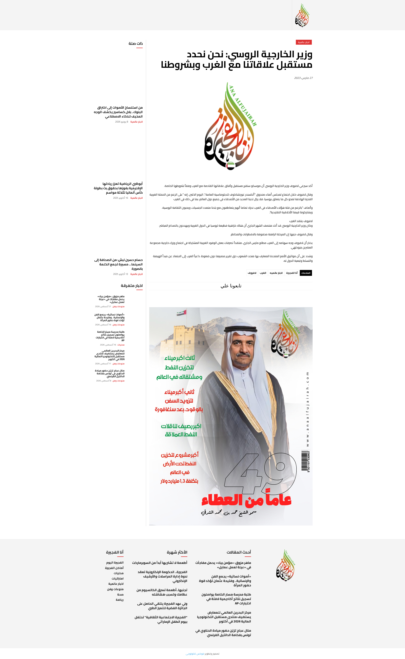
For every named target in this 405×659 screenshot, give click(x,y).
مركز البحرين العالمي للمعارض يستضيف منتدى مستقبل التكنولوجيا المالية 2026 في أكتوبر (109, 354)
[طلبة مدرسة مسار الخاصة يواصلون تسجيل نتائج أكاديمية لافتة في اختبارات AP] (135, 337)
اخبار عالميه (276, 272)
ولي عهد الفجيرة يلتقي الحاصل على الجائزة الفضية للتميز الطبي (162, 606)
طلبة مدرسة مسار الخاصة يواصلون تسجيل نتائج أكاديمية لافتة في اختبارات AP (110, 336)
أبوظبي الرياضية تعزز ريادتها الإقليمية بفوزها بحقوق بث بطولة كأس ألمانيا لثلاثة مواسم (118, 188)
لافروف (252, 272)
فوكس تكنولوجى (195, 653)
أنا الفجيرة (292, 272)
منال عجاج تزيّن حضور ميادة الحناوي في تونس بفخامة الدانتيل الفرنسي (110, 373)
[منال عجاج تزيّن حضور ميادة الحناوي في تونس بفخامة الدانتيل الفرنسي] (135, 375)
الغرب (263, 272)
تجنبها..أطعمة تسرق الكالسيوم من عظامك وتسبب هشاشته (162, 592)
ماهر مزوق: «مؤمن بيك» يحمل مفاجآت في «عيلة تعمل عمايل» (111, 299)
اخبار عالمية (136, 121)
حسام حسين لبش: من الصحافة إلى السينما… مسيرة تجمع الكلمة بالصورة (118, 264)
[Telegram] (229, 300)
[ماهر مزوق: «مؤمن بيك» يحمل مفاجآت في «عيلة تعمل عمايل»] (135, 301)
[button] (288, 15)
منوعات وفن (118, 306)
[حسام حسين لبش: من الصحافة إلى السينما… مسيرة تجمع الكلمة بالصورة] (117, 229)
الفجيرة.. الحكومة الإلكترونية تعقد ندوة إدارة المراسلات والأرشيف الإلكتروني (162, 576)
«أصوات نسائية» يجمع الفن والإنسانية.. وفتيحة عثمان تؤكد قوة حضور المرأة (109, 317)
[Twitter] (204, 300)
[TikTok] (216, 300)
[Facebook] (256, 300)
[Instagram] (243, 300)
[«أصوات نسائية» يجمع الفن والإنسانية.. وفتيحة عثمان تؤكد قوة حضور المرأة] (135, 319)
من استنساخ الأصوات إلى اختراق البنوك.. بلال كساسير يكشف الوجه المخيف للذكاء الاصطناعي (118, 112)
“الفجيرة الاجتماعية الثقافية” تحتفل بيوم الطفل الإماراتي (161, 619)
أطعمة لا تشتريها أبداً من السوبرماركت (159, 563)
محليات (121, 344)
